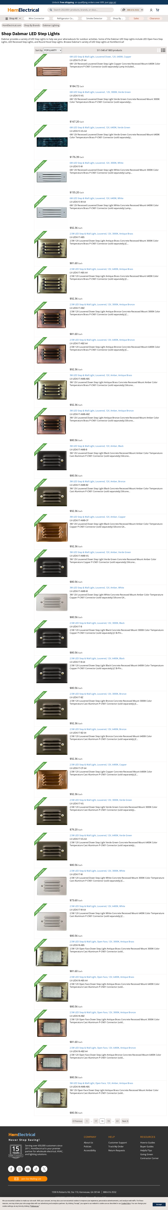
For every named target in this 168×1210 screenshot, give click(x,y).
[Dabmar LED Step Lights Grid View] (158, 50)
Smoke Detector (94, 18)
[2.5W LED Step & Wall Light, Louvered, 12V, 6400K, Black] (52, 673)
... (91, 1121)
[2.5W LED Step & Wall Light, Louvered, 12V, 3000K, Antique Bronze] (52, 319)
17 (96, 1121)
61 (117, 1121)
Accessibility (90, 1150)
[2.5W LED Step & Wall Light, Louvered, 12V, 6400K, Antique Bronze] (52, 354)
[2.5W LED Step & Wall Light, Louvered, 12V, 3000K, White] (52, 885)
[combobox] (80, 10)
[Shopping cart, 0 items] (158, 10)
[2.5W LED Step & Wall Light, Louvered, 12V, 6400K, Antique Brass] (52, 284)
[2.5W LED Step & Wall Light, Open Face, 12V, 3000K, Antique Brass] (52, 956)
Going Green (146, 1154)
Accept (159, 1204)
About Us (88, 1142)
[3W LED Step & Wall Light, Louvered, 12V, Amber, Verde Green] (52, 567)
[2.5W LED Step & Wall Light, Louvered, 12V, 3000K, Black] (52, 638)
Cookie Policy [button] (126, 1203)
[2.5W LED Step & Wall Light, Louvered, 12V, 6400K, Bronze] (52, 744)
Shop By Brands (32, 25)
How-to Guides (147, 1142)
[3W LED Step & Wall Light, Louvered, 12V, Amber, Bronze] (52, 496)
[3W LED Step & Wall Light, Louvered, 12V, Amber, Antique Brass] (52, 390)
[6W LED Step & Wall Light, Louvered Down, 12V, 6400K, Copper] (52, 71)
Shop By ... (118, 18)
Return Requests (116, 1150)
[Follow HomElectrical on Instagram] (19, 1169)
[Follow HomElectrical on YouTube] (28, 1169)
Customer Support (117, 1142)
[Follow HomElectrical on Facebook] (11, 1169)
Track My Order (116, 1146)
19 (108, 1121)
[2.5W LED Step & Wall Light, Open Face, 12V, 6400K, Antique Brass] (52, 992)
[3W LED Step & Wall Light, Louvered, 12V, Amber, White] (52, 602)
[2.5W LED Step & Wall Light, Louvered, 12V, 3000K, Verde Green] (52, 815)
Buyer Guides (147, 1146)
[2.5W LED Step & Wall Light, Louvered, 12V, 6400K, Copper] (52, 779)
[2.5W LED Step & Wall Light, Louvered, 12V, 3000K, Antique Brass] (52, 248)
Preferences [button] (34, 1206)
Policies (87, 1146)
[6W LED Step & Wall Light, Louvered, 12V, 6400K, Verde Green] (52, 142)
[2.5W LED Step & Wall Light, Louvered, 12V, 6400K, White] (52, 921)
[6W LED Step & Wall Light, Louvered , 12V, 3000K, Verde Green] (52, 107)
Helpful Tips (146, 1150)
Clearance (155, 18)
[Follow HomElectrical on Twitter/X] (44, 1169)
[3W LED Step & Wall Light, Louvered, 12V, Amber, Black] (52, 461)
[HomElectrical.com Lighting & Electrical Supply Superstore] (22, 1135)
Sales (136, 18)
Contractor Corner (149, 1158)
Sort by (39, 50)
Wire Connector (36, 18)
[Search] (51, 9)
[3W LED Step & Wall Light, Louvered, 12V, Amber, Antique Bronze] (52, 425)
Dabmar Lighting (51, 25)
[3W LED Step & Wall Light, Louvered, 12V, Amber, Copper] (52, 531)
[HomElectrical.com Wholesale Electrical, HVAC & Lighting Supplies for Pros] (23, 10)
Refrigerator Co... (65, 18)
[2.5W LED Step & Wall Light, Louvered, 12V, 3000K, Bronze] (52, 708)
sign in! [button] (112, 2)
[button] (132, 9)
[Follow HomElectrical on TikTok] (36, 1169)
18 (102, 1121)
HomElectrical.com (11, 25)
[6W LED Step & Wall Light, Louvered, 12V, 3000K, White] (52, 177)
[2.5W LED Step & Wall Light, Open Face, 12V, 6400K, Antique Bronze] (52, 1062)
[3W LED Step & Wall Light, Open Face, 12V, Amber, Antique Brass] (52, 1098)
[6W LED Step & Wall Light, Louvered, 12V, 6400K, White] (52, 213)
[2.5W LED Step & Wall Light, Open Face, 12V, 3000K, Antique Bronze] (52, 1027)
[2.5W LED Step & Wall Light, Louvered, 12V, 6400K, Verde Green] (52, 850)
